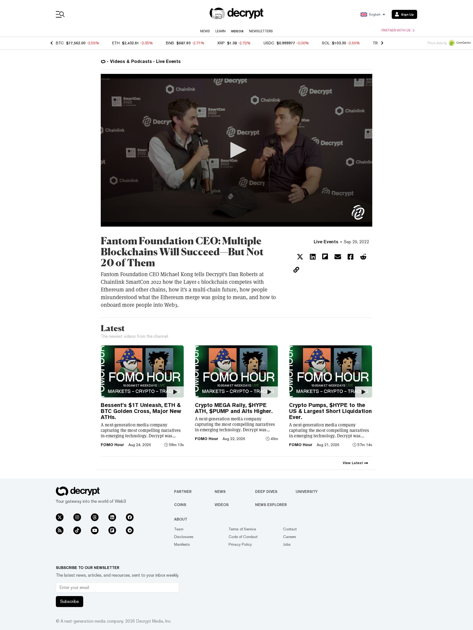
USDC (269, 43)
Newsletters (261, 31)
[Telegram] (130, 530)
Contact (290, 529)
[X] (60, 517)
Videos (237, 31)
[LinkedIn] (112, 517)
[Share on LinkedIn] (313, 256)
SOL (326, 43)
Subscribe (69, 601)
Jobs (287, 544)
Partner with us (396, 30)
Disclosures (184, 536)
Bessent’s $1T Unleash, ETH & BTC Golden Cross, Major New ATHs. (141, 411)
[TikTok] (77, 530)
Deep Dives (266, 491)
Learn (220, 31)
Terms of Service (242, 529)
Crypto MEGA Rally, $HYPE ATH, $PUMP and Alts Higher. (234, 408)
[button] (236, 150)
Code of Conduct (243, 536)
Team (178, 529)
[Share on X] (300, 256)
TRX (376, 43)
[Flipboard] (112, 530)
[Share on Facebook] (350, 256)
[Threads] (95, 517)
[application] (236, 150)
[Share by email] (337, 256)
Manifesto (182, 544)
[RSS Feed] (60, 530)
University (307, 491)
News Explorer (271, 504)
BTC (60, 43)
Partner (183, 491)
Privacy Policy (240, 544)
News (205, 31)
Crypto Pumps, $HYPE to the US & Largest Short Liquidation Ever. (330, 411)
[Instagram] (77, 517)
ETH (116, 43)
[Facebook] (130, 517)
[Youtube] (95, 530)
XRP (221, 43)
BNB (170, 43)
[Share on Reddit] (363, 256)
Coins (180, 504)
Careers (289, 536)
